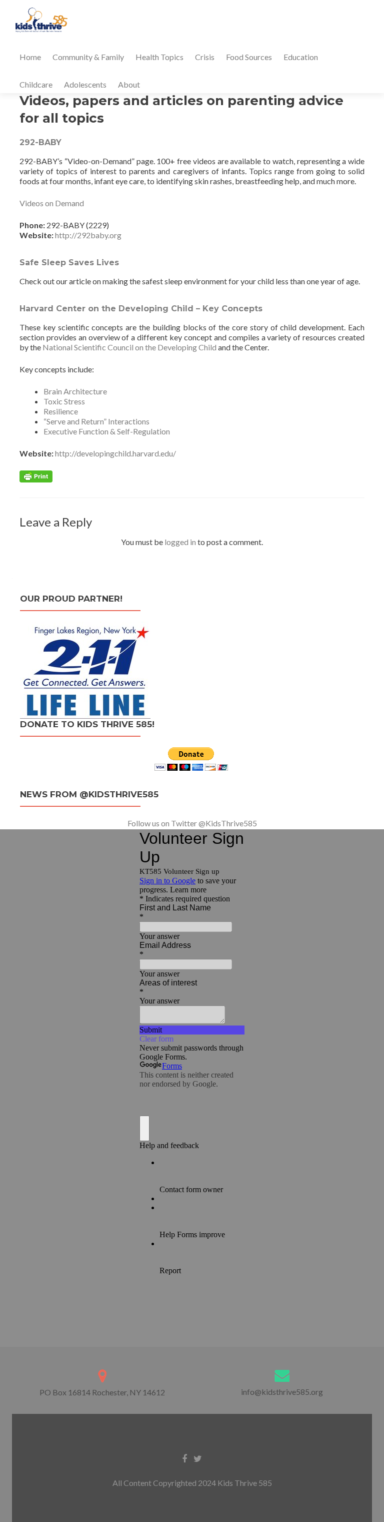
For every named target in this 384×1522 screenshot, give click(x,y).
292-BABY (41, 142)
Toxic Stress (64, 401)
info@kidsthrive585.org (282, 1391)
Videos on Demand (52, 203)
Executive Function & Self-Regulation (107, 431)
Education (301, 57)
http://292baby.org (88, 235)
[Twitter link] (198, 1457)
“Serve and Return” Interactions (97, 421)
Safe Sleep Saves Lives (69, 262)
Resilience (61, 411)
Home (30, 57)
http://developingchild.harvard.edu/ (115, 453)
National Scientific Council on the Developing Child (129, 347)
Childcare (36, 84)
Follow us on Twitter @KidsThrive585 (192, 823)
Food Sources (249, 57)
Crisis (204, 57)
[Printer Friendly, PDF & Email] (36, 475)
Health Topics (160, 57)
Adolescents (85, 84)
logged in (180, 542)
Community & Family (88, 57)
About (129, 84)
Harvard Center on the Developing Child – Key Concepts (141, 308)
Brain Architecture (75, 391)
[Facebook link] (184, 1457)
